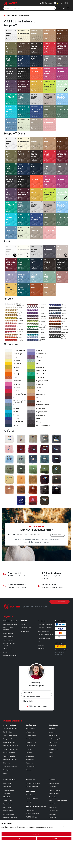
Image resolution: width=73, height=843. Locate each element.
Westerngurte (30, 756)
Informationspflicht (43, 631)
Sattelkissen (7, 783)
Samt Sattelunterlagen (10, 766)
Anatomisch (52, 746)
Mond (51, 756)
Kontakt (5, 652)
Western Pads (30, 732)
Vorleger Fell (53, 807)
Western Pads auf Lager (10, 749)
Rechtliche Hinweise (44, 638)
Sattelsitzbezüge (54, 783)
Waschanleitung (8, 636)
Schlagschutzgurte (54, 739)
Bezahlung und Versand (45, 624)
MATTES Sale (30, 810)
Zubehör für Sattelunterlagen (58, 800)
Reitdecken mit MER (32, 786)
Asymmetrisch (53, 749)
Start (8, 16)
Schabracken (7, 786)
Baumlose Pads (31, 742)
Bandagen (6, 770)
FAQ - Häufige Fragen (10, 624)
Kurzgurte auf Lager (9, 739)
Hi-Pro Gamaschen (32, 798)
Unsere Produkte (26, 628)
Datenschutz (41, 648)
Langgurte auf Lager (9, 742)
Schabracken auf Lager (10, 728)
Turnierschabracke (9, 756)
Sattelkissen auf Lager (10, 735)
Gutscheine (52, 814)
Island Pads (29, 739)
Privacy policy (68, 822)
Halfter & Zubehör (54, 790)
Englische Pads (30, 728)
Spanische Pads (31, 735)
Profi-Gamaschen (31, 795)
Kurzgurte (29, 749)
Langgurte (29, 752)
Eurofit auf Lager (8, 732)
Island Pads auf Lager (10, 759)
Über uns (23, 624)
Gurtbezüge (52, 786)
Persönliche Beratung (10, 655)
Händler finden (25, 631)
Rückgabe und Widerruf (45, 628)
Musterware (7, 763)
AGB (39, 641)
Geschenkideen (53, 811)
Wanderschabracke (9, 790)
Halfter (5, 773)
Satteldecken (7, 793)
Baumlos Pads (7, 807)
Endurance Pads (31, 746)
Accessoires (53, 797)
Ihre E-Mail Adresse (15, 535)
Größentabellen (8, 640)
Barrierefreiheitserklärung (45, 634)
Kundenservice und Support (9, 644)
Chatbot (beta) (7, 649)
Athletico (51, 752)
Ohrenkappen (30, 766)
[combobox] (29, 8)
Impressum (41, 645)
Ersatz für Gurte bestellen (8, 628)
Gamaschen (29, 763)
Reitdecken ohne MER (33, 783)
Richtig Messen (8, 633)
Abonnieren (56, 535)
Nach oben (60, 602)
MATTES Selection (32, 817)
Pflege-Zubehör (54, 793)
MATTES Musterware (32, 813)
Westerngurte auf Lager (10, 746)
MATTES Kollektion (9, 752)
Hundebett (52, 804)
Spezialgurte (30, 759)
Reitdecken (29, 770)
